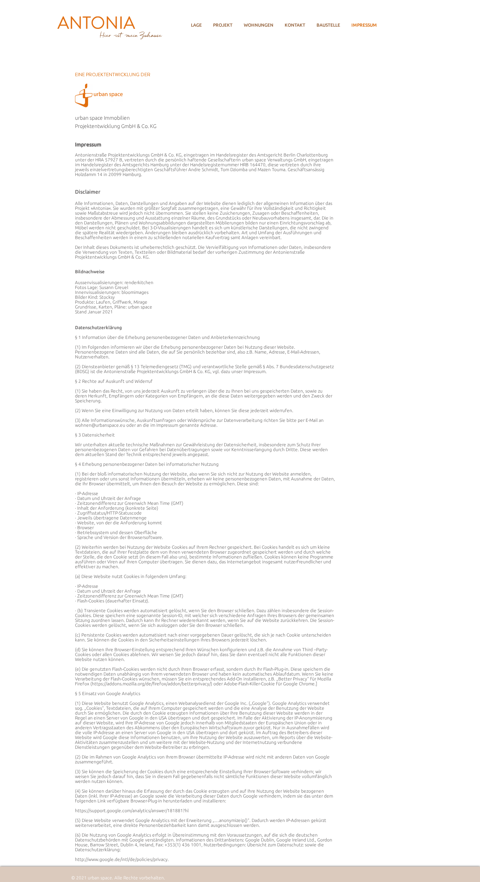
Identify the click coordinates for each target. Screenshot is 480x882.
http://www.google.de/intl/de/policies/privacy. (122, 859)
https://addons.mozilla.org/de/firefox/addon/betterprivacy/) (152, 683)
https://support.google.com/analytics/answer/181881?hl (132, 810)
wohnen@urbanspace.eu (100, 425)
